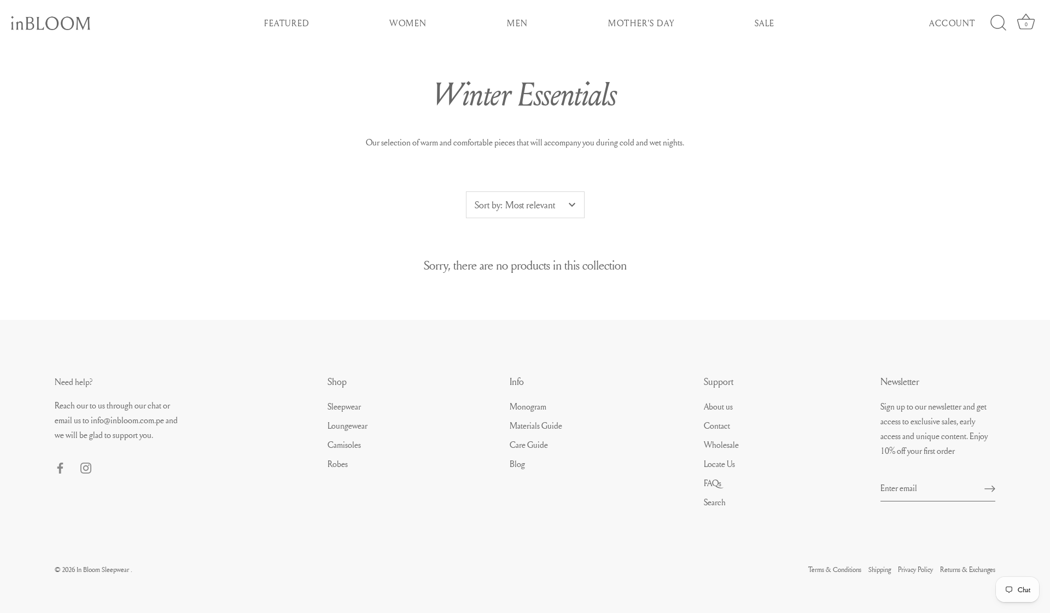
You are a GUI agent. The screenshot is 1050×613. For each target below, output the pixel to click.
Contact (717, 425)
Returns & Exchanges (967, 569)
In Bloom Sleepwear (104, 569)
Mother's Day (641, 23)
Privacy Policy (915, 569)
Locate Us (719, 464)
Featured (287, 23)
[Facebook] (60, 466)
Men (517, 23)
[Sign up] (989, 488)
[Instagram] (85, 466)
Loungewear (348, 425)
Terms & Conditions (834, 569)
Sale (765, 23)
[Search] (998, 23)
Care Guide (529, 445)
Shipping (879, 569)
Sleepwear (344, 406)
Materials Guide (536, 425)
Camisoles (344, 445)
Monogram (528, 406)
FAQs (712, 483)
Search (715, 502)
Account (952, 23)
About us (718, 406)
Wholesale (721, 445)
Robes (338, 464)
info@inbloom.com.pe (128, 420)
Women (408, 23)
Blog (517, 464)
